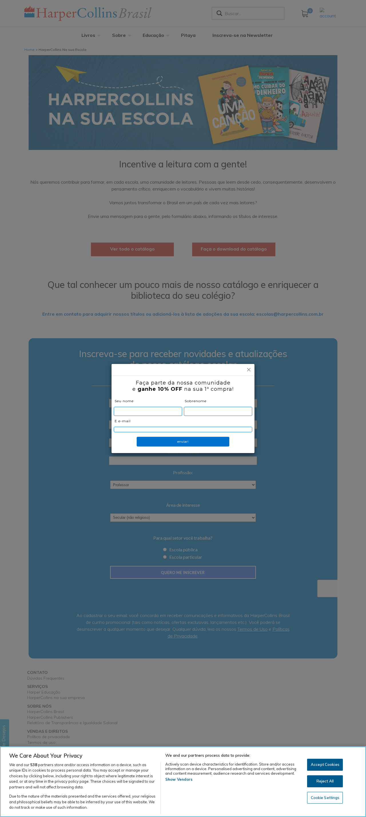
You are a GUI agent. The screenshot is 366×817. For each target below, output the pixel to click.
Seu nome (124, 401)
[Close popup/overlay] (249, 370)
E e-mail (123, 421)
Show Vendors (179, 779)
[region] (183, 781)
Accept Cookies (325, 764)
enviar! (182, 441)
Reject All (325, 781)
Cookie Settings (325, 797)
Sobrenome (195, 401)
